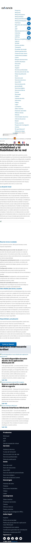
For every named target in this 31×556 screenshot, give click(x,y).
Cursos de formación (9, 452)
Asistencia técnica (8, 449)
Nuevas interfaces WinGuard (15, 408)
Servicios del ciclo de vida (22, 72)
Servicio (17, 65)
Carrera (17, 127)
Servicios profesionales (21, 70)
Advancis (14, 541)
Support (17, 67)
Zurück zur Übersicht (8, 344)
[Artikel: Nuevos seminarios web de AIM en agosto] (12, 382)
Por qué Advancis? (20, 129)
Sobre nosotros (19, 108)
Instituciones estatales (21, 55)
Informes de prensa (20, 119)
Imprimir (5, 518)
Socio (16, 76)
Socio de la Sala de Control (11, 477)
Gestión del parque (20, 61)
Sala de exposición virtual (21, 31)
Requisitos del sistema (21, 25)
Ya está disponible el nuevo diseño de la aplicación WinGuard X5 (14, 360)
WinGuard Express (20, 14)
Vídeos (17, 102)
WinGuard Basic (19, 16)
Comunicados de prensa (21, 117)
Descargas (18, 94)
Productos (17, 10)
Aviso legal (7, 514)
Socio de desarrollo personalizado (13, 472)
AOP (16, 29)
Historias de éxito (19, 98)
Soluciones (18, 100)
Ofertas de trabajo (20, 131)
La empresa (18, 106)
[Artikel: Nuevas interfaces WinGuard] (8, 405)
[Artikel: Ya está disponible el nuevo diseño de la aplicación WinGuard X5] (15, 356)
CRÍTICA (17, 37)
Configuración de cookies (11, 527)
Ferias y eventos (19, 123)
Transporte (18, 47)
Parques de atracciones (21, 59)
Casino (17, 57)
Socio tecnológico (20, 88)
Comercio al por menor (21, 53)
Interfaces (17, 23)
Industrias (17, 33)
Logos (16, 104)
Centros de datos (19, 45)
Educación (18, 63)
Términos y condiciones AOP (12, 532)
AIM (16, 27)
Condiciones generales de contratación (15, 530)
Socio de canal (19, 78)
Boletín (17, 121)
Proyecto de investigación (22, 125)
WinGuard (17, 12)
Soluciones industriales (10, 488)
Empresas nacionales (20, 110)
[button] (15, 549)
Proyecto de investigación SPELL (13, 512)
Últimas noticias (19, 112)
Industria (17, 35)
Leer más (4, 380)
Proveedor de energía (20, 49)
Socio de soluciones (20, 80)
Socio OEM (18, 82)
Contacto (15, 133)
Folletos (17, 96)
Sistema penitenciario (21, 51)
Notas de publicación (20, 74)
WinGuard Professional (21, 18)
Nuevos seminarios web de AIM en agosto (14, 385)
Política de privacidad (9, 520)
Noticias (17, 115)
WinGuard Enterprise (20, 20)
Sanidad (17, 43)
